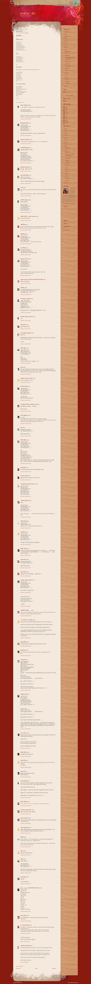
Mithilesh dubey (25, 167)
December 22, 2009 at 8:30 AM (26, 363)
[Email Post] (17, 98)
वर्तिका (22, 837)
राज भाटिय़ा (23, 248)
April (66, 76)
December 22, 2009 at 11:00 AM (26, 423)
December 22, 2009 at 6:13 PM (26, 555)
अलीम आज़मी (23, 521)
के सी (22, 367)
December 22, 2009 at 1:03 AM (26, 254)
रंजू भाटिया (23, 532)
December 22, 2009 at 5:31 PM (26, 544)
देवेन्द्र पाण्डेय (23, 752)
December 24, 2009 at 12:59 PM (26, 767)
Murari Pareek (24, 818)
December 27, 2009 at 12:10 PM (26, 883)
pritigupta (23, 650)
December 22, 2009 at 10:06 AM (26, 411)
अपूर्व (22, 859)
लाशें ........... (67, 53)
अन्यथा (66, 110)
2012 (65, 42)
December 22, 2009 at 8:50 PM (26, 606)
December (67, 51)
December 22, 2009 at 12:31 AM (26, 220)
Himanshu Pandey (25, 298)
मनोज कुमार (23, 324)
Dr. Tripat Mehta (25, 925)
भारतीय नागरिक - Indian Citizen (28, 216)
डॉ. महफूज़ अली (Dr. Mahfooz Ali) (29, 404)
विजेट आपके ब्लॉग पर (66, 230)
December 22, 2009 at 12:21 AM (26, 212)
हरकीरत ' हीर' (28, 14)
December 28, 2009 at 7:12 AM (26, 911)
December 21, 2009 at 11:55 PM (26, 195)
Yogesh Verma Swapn (26, 378)
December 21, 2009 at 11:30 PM (26, 171)
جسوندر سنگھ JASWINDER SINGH (30, 888)
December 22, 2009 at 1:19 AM (26, 275)
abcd (22, 851)
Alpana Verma (24, 259)
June (66, 72)
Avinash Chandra (25, 945)
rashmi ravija (24, 475)
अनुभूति (66, 107)
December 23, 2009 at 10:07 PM (26, 728)
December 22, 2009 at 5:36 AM (26, 294)
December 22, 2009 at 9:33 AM (26, 400)
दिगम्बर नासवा (23, 548)
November (67, 61)
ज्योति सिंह (23, 224)
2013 (65, 40)
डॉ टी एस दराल (24, 386)
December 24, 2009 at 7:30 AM (26, 756)
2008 (65, 86)
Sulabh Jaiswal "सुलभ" (26, 580)
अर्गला (66, 114)
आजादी (66, 118)
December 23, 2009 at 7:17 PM (26, 690)
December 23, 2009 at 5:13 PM (26, 655)
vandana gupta (24, 500)
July (66, 70)
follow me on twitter (71, 2)
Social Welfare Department (73, 982)
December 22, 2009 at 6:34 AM (26, 312)
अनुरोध (66, 109)
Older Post (54, 968)
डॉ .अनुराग (23, 659)
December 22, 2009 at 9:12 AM (26, 382)
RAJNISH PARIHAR (26, 810)
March (66, 79)
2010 (65, 47)
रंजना (22, 187)
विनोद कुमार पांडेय (24, 123)
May (66, 74)
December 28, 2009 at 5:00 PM (26, 933)
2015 (65, 36)
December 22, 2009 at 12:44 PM (26, 471)
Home (36, 968)
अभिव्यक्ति (66, 112)
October (67, 63)
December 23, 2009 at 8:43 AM (26, 637)
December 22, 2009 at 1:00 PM (26, 479)
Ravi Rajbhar (24, 415)
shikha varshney (25, 139)
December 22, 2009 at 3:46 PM (26, 496)
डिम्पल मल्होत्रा (24, 801)
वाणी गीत (22, 287)
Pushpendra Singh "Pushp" (28, 484)
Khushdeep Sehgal (26, 333)
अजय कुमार (23, 467)
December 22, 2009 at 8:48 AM (26, 374)
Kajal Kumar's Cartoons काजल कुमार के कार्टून (32, 279)
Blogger (71, 95)
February (67, 81)
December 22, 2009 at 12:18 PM (26, 463)
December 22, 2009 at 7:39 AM (26, 328)
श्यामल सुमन (23, 348)
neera (22, 771)
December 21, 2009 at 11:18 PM (26, 143)
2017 (65, 34)
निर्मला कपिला (23, 440)
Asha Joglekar (24, 827)
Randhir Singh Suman (26, 316)
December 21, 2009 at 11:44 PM (26, 183)
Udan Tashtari (24, 105)
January (67, 83)
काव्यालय (66, 120)
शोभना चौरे (23, 760)
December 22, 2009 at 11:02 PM (26, 615)
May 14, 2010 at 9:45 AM (25, 962)
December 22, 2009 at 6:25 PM (26, 567)
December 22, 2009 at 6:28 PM (26, 592)
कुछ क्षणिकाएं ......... (68, 55)
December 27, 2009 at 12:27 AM (26, 872)
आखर (66, 116)
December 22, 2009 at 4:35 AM (26, 283)
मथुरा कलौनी (23, 642)
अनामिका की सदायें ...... (26, 610)
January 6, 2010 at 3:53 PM (25, 941)
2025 (65, 32)
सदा (21, 427)
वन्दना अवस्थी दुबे (24, 175)
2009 (65, 49)
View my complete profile (68, 203)
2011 (65, 45)
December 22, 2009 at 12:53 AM (26, 243)
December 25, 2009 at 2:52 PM (26, 833)
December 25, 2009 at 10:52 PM (26, 846)
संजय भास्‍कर (23, 559)
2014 (65, 38)
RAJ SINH (23, 733)
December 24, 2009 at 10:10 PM (26, 805)
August (66, 68)
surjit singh (23, 915)
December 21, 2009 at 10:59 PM (26, 135)
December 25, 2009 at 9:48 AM (26, 823)
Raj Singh (23, 877)
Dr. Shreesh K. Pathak (26, 620)
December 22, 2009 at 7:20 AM (26, 320)
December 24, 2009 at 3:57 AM (26, 748)
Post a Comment (19, 966)
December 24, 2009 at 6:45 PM (26, 797)
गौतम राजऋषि (24, 781)
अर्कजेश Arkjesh (24, 200)
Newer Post (18, 968)
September (67, 66)
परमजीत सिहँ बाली (24, 147)
